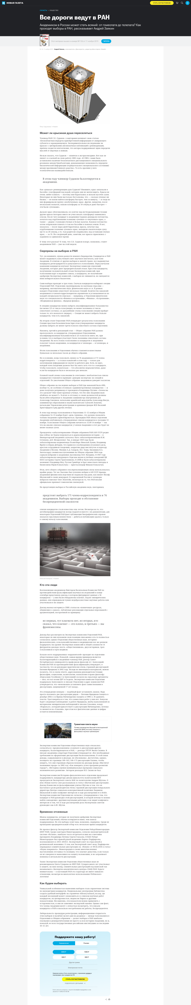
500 (63, 957)
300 (86, 957)
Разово (86, 943)
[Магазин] (177, 3)
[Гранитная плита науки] (76, 729)
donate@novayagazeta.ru (80, 989)
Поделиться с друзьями (74, 983)
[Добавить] (188, 3)
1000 (86, 952)
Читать (106, 41)
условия (88, 973)
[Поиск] (182, 3)
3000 (63, 952)
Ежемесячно (64, 943)
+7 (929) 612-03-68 (63, 991)
